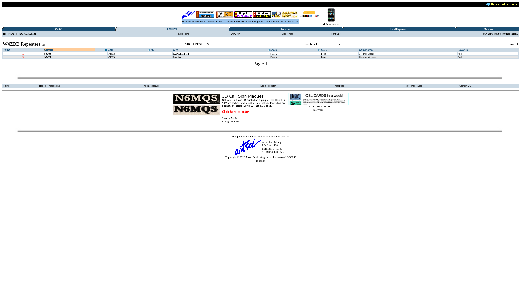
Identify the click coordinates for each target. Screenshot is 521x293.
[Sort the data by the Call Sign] (149, 50)
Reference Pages (275, 21)
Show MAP (236, 34)
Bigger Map (287, 34)
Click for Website (367, 53)
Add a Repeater (225, 21)
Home (6, 86)
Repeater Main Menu (192, 21)
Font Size (336, 34)
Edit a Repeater (243, 21)
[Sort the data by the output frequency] (106, 50)
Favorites (210, 21)
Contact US (292, 21)
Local (323, 53)
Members (488, 29)
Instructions (183, 34)
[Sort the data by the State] (319, 50)
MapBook (259, 21)
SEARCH (58, 29)
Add (460, 53)
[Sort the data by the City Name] (269, 50)
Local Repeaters (398, 29)
